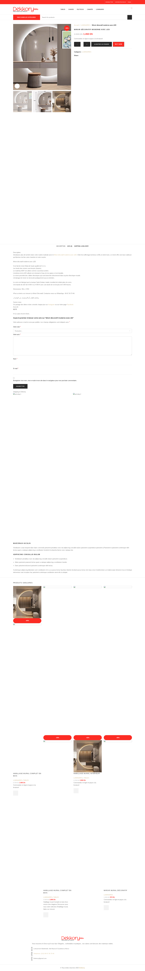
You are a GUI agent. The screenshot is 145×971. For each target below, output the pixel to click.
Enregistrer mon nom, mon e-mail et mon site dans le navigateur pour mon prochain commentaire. (45, 380)
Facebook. (70, 304)
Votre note (17, 327)
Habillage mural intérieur (87, 773)
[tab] (60, 246)
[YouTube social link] (100, 2)
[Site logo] (25, 9)
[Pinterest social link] (102, 2)
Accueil (76, 25)
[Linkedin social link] (87, 55)
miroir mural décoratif (115, 890)
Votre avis (17, 334)
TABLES (26, 780)
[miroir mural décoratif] (118, 660)
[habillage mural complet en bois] (57, 660)
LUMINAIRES (85, 25)
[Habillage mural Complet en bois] (27, 602)
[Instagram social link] (97, 2)
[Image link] (73, 938)
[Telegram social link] (89, 55)
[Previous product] (126, 25)
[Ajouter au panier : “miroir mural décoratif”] (106, 907)
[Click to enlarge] (17, 86)
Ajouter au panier (101, 44)
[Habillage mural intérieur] (88, 660)
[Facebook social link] (92, 2)
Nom (15, 359)
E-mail (15, 368)
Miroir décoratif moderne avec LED (65, 255)
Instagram (51, 304)
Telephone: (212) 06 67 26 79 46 (43, 953)
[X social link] (95, 2)
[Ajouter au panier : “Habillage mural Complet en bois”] (15, 793)
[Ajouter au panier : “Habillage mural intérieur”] (76, 790)
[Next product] (131, 25)
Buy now (118, 44)
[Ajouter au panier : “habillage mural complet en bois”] (45, 914)
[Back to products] (128, 25)
